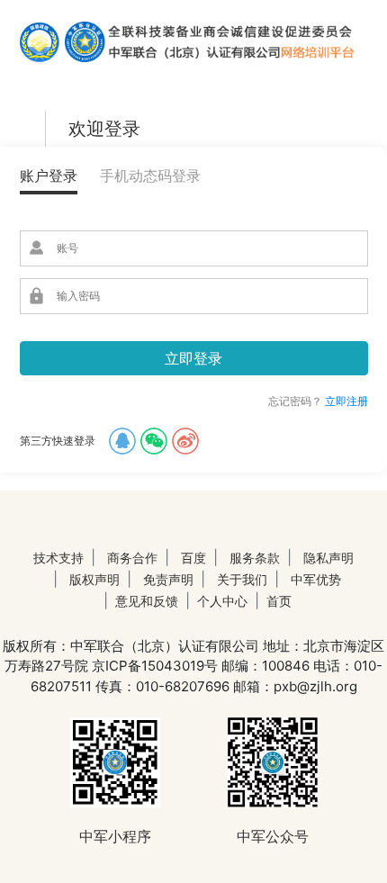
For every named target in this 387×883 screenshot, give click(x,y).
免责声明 (168, 579)
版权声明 (94, 579)
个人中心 (222, 600)
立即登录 (193, 358)
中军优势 (316, 579)
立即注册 (346, 401)
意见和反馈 (146, 600)
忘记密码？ (295, 401)
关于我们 (242, 579)
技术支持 (58, 557)
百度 (193, 557)
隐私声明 (328, 557)
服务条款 (255, 557)
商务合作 (132, 557)
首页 (279, 600)
